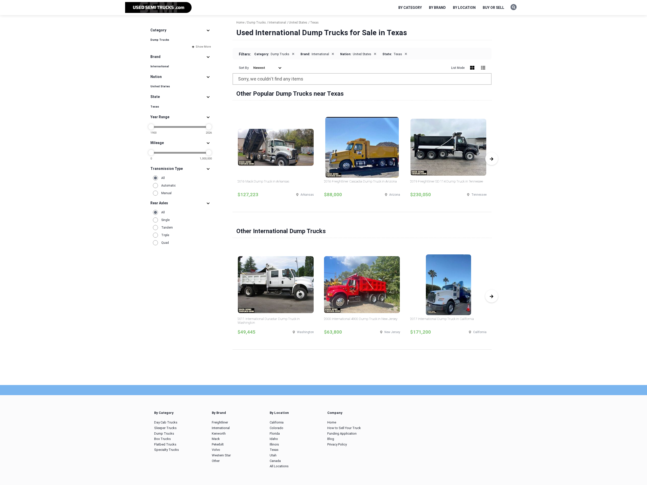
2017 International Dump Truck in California (442, 319)
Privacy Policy (337, 444)
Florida (275, 433)
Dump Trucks (159, 40)
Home (331, 422)
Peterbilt (218, 444)
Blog (330, 439)
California (277, 422)
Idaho (274, 439)
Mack (216, 439)
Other (216, 461)
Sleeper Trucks (165, 428)
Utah (273, 455)
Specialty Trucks (166, 450)
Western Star (221, 455)
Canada (275, 461)
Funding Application (342, 433)
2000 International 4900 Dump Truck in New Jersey (360, 319)
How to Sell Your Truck (344, 428)
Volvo (216, 450)
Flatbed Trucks (165, 444)
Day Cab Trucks (165, 422)
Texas (154, 106)
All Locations (279, 466)
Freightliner (220, 422)
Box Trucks (162, 439)
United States (160, 86)
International (159, 66)
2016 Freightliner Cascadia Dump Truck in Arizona (360, 181)
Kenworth (219, 433)
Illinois (274, 444)
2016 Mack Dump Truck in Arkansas (263, 181)
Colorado (276, 428)
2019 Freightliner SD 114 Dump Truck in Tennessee (446, 181)
